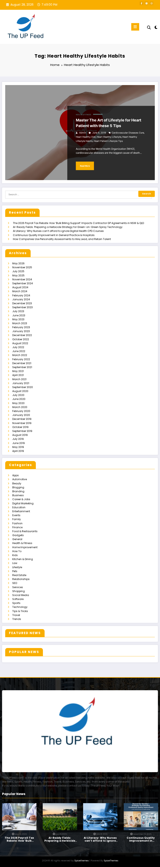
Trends (16, 619)
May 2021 (18, 371)
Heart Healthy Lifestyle (109, 137)
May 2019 (18, 447)
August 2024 (20, 287)
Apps (15, 475)
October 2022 (20, 339)
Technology (20, 607)
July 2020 (18, 395)
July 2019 (18, 439)
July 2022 (18, 347)
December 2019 (21, 419)
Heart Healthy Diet (86, 137)
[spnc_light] (156, 27)
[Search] (148, 28)
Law (14, 563)
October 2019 (20, 427)
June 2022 (18, 351)
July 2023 (18, 311)
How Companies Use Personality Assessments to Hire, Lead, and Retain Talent (62, 239)
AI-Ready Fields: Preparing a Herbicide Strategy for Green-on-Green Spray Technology (67, 227)
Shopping (18, 591)
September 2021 (22, 367)
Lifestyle (17, 567)
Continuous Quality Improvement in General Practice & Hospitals (54, 235)
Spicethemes (81, 860)
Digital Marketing (23, 503)
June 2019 (18, 443)
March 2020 (19, 407)
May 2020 (18, 403)
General (17, 539)
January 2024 (21, 299)
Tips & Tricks (20, 611)
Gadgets (18, 535)
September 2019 (22, 431)
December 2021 (21, 363)
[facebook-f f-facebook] (141, 3)
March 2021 (19, 379)
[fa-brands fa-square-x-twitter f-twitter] (146, 3)
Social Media (20, 595)
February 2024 (21, 295)
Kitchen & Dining (22, 559)
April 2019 (18, 451)
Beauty (16, 483)
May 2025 (18, 275)
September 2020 (22, 387)
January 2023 (21, 331)
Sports (16, 603)
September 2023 (22, 307)
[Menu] (135, 27)
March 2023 (19, 323)
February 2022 (21, 359)
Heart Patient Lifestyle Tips (108, 141)
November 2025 (22, 267)
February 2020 (21, 411)
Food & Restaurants (25, 531)
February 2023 (21, 327)
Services (17, 587)
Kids (15, 555)
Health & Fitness (83, 115)
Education (18, 507)
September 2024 (22, 283)
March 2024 (19, 291)
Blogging (18, 487)
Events (16, 515)
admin (82, 132)
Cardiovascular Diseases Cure (128, 132)
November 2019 (21, 423)
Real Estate (19, 575)
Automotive (19, 479)
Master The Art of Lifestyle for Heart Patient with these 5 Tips (108, 123)
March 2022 (19, 355)
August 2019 (20, 435)
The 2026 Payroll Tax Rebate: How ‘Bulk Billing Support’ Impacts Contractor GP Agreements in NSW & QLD (78, 223)
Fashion (17, 523)
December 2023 (22, 303)
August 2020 (20, 391)
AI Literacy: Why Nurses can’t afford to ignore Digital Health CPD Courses (58, 231)
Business (18, 495)
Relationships (21, 579)
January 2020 (21, 415)
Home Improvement (25, 547)
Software (18, 599)
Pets (14, 571)
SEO (14, 583)
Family (16, 519)
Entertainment (21, 511)
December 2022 (22, 335)
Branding (18, 491)
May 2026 (18, 263)
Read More (85, 166)
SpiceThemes (111, 860)
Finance (17, 527)
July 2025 (18, 271)
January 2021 (20, 383)
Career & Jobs (21, 499)
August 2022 (20, 343)
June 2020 (18, 399)
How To (16, 551)
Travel (16, 615)
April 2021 (18, 375)
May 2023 (18, 319)
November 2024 (22, 279)
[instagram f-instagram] (151, 3)
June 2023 (18, 315)
